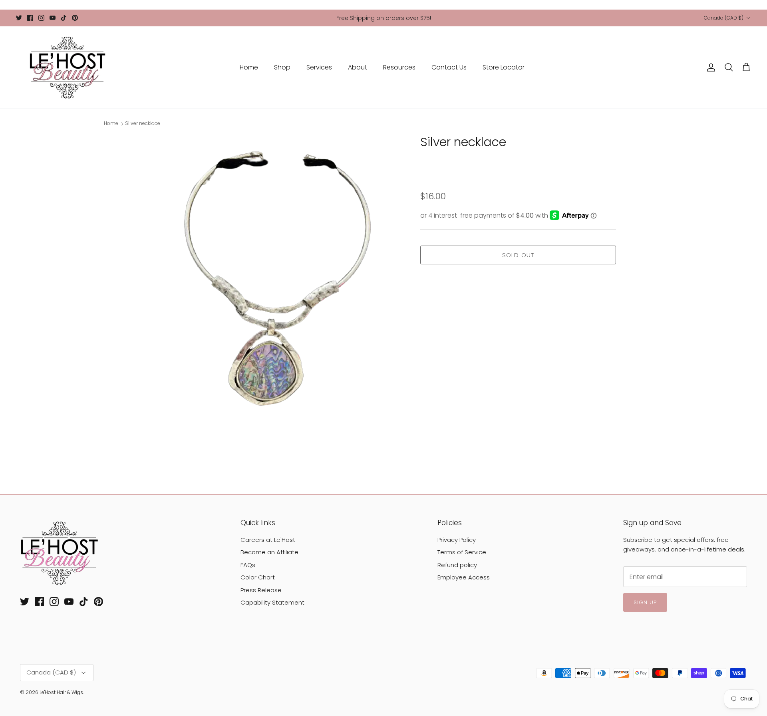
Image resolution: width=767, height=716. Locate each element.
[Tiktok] (64, 18)
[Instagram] (41, 18)
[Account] (709, 67)
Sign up (645, 602)
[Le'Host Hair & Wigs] (67, 67)
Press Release (261, 590)
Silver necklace (142, 123)
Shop (282, 67)
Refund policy (457, 565)
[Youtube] (53, 18)
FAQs (247, 565)
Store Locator (504, 67)
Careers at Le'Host (267, 540)
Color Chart (257, 577)
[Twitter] (19, 18)
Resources (399, 67)
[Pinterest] (75, 18)
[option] (277, 294)
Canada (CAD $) (723, 17)
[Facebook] (30, 18)
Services (319, 67)
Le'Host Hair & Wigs (61, 692)
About (357, 67)
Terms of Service (461, 552)
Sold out (518, 255)
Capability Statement (272, 602)
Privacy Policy (456, 540)
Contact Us (449, 67)
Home (249, 67)
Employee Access (463, 577)
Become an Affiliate (269, 552)
